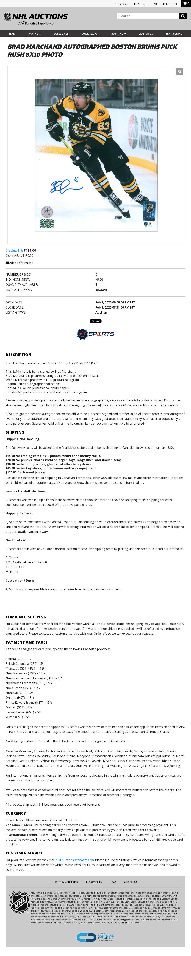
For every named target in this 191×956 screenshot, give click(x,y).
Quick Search (90, 33)
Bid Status (146, 33)
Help (165, 4)
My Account (140, 4)
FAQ (155, 4)
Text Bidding (174, 33)
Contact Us (130, 881)
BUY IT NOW (118, 33)
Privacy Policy (94, 881)
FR (175, 4)
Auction (101, 312)
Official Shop (121, 4)
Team (12, 33)
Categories (61, 33)
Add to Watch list (21, 263)
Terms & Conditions (66, 881)
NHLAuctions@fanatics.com (74, 860)
